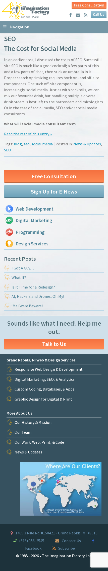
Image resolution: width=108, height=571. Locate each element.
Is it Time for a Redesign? (33, 287)
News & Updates (87, 143)
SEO (7, 149)
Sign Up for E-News (54, 191)
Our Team (23, 432)
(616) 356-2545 (31, 540)
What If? (19, 277)
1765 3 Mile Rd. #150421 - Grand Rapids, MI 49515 (56, 532)
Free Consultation (89, 5)
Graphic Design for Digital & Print (43, 399)
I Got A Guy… (23, 267)
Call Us (98, 14)
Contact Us (71, 540)
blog (18, 143)
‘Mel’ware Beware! (27, 305)
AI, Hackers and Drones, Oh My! (38, 296)
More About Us (19, 413)
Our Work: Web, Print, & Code (39, 442)
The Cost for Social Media (40, 48)
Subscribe (66, 548)
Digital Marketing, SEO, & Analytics (45, 379)
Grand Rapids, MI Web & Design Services (41, 359)
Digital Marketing (34, 220)
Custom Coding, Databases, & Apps (44, 389)
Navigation (19, 26)
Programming (30, 232)
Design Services (32, 244)
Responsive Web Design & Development (49, 369)
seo (27, 143)
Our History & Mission (33, 422)
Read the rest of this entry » (28, 133)
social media (42, 143)
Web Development (34, 209)
